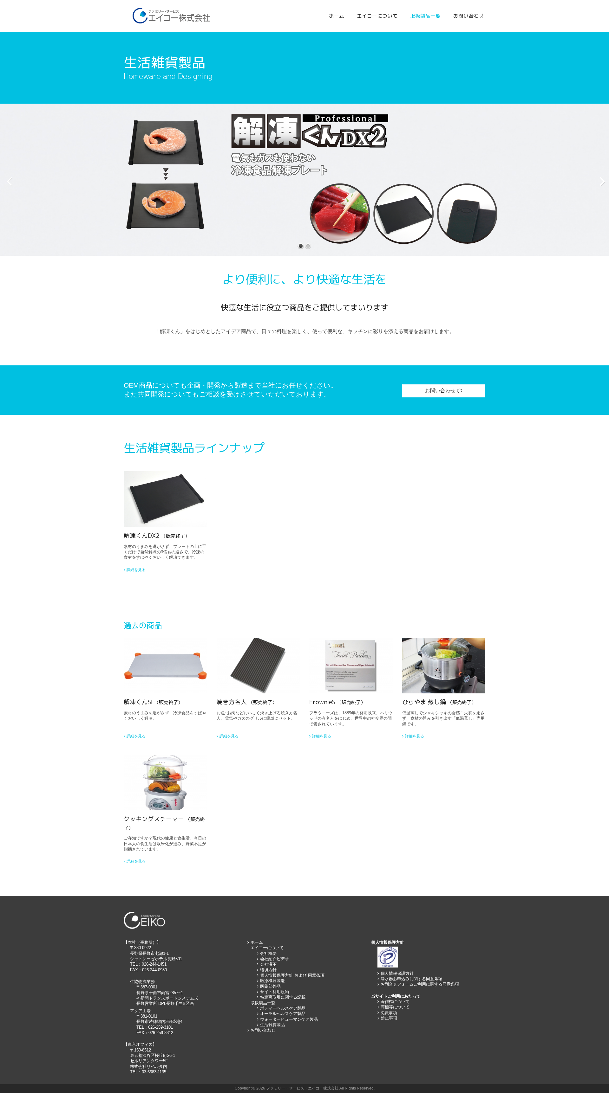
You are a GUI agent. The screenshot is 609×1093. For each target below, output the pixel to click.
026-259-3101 (160, 1027)
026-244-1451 (154, 964)
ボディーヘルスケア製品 (282, 1008)
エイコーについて (377, 15)
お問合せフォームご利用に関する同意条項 (420, 984)
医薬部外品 (270, 986)
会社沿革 (268, 964)
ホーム (336, 15)
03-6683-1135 (154, 1072)
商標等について (395, 1007)
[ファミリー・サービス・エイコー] (172, 16)
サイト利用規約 (274, 991)
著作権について (395, 1001)
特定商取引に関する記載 (282, 997)
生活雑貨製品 (272, 1024)
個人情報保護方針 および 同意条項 (292, 975)
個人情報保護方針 (397, 973)
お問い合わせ (468, 15)
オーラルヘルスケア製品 (282, 1013)
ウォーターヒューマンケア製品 (289, 1019)
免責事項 (389, 1012)
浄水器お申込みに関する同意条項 (411, 978)
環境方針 (268, 970)
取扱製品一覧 (425, 15)
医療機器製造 (272, 980)
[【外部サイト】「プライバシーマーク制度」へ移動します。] (387, 966)
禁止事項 (389, 1018)
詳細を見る (136, 570)
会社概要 (268, 953)
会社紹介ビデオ (274, 958)
